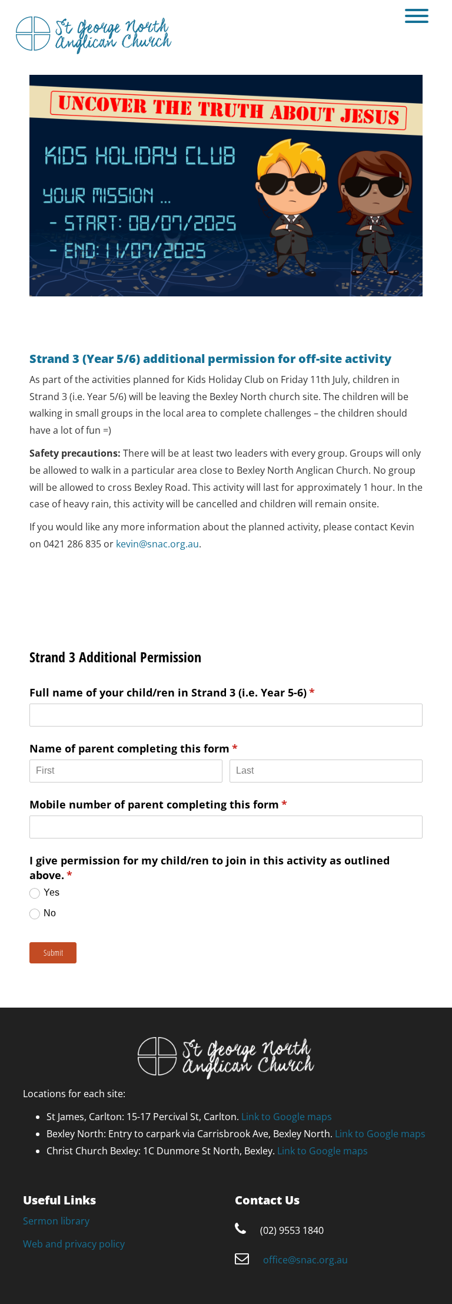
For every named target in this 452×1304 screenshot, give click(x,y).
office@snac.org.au (305, 1259)
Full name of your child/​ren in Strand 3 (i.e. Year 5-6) (194, 692)
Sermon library (56, 1220)
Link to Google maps (286, 1116)
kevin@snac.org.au (157, 543)
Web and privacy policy (74, 1243)
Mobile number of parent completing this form (180, 804)
